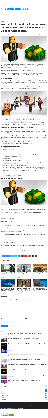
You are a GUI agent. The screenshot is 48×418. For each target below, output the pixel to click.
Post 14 (21, 408)
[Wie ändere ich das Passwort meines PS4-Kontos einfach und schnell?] (40, 283)
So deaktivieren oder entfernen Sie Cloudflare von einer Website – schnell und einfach (26, 354)
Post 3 (9, 407)
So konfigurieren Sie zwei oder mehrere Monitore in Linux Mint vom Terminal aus (25, 359)
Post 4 (12, 407)
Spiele (6, 19)
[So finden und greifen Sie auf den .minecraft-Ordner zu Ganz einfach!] (40, 268)
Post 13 (18, 408)
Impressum (28, 405)
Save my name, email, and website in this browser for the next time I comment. (16, 322)
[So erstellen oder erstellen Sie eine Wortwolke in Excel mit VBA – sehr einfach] (4, 335)
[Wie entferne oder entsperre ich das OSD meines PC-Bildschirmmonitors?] (4, 382)
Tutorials (3, 389)
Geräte (3, 397)
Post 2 (6, 407)
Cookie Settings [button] (5, 415)
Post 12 (15, 408)
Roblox (24, 250)
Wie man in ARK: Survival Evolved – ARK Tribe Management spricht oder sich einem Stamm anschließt (8, 274)
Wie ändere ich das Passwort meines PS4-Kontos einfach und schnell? (40, 289)
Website (26, 318)
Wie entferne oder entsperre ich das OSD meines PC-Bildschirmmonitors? (24, 380)
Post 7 (21, 407)
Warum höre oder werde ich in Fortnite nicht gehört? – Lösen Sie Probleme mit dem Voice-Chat (7, 290)
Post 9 (5, 408)
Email (2, 318)
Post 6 (18, 407)
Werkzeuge (4, 399)
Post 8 (2, 408)
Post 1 (3, 407)
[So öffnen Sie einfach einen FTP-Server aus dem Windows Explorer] (4, 350)
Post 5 (15, 407)
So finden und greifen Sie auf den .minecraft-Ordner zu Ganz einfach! (40, 274)
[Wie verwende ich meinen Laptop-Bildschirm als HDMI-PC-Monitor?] (4, 371)
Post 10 (8, 408)
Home (3, 19)
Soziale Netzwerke (5, 391)
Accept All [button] (12, 415)
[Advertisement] (37, 8)
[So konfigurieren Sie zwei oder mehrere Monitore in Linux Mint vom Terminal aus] (4, 361)
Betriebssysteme (5, 395)
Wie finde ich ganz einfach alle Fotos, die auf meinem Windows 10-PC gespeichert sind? (27, 364)
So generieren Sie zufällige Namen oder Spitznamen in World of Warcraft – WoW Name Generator (24, 274)
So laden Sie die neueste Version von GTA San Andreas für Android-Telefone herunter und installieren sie (24, 290)
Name (2, 313)
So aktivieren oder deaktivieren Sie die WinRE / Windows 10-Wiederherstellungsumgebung (27, 343)
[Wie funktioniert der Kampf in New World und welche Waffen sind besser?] (4, 340)
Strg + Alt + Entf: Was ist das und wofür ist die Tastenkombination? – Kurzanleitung (26, 375)
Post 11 (11, 408)
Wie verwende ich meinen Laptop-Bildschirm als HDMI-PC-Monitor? (22, 369)
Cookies (32, 405)
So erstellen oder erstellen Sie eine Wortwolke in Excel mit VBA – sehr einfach (24, 333)
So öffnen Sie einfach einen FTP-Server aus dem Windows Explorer (22, 349)
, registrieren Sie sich (26, 153)
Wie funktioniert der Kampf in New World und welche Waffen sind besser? (23, 338)
